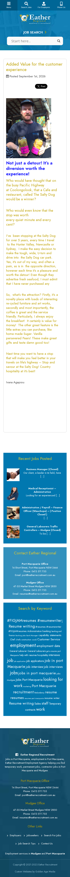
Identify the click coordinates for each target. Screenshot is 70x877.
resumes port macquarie (34, 698)
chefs (18, 639)
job (10, 660)
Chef (12, 639)
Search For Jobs (52, 835)
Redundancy (39, 692)
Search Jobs (26, 7)
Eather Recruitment (47, 864)
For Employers (44, 7)
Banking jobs (20, 635)
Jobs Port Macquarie (29, 680)
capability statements (50, 635)
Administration (34, 631)
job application (20, 661)
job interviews (53, 667)
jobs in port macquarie (37, 673)
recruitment (23, 692)
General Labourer (18, 651)
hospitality (13, 371)
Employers (15, 835)
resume (51, 692)
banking (46, 631)
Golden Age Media (45, 871)
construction (26, 639)
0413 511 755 (39, 791)
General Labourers (37, 651)
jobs (14, 673)
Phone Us (61, 7)
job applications (35, 661)
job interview (34, 666)
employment (23, 645)
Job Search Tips (27, 843)
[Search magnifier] (58, 41)
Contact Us (47, 843)
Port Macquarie (44, 685)
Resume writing (21, 703)
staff (45, 703)
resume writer (52, 698)
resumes (17, 697)
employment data (48, 646)
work (40, 709)
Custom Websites (23, 871)
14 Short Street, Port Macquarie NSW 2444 (35, 787)
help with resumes (28, 655)
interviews (54, 655)
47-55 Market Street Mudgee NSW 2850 (35, 810)
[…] (42, 476)
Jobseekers (33, 835)
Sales (37, 703)
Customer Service (48, 639)
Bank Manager (32, 635)
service (43, 312)
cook (34, 639)
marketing (27, 686)
